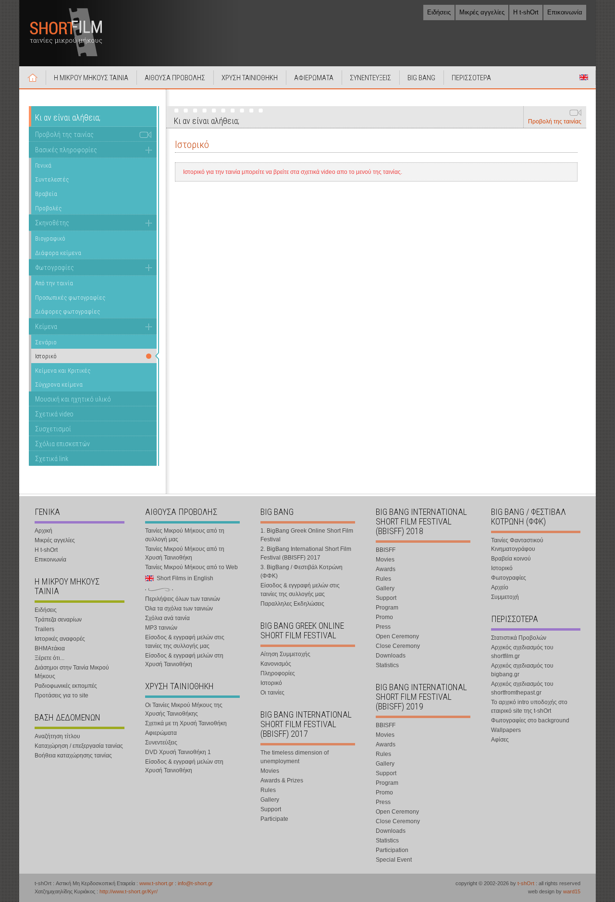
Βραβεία (46, 193)
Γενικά (43, 165)
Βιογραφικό (50, 238)
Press (383, 626)
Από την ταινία (54, 283)
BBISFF (385, 550)
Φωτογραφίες (54, 267)
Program (387, 607)
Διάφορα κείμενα (58, 252)
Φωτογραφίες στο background (530, 720)
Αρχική (32, 77)
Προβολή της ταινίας (554, 121)
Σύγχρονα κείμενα (59, 384)
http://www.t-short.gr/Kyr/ (128, 891)
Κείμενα (46, 326)
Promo (384, 617)
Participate (274, 819)
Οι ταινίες (272, 692)
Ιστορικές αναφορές (60, 638)
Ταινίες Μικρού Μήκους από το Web (191, 567)
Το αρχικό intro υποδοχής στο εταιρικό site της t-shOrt (529, 706)
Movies (269, 771)
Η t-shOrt (526, 12)
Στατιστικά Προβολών (518, 637)
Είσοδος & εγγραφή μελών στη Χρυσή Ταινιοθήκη (184, 660)
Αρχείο (499, 587)
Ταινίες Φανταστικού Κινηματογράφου (517, 544)
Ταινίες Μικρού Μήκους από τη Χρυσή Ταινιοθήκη (184, 553)
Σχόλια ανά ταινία (167, 618)
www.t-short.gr (156, 883)
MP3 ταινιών (161, 627)
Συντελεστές (52, 179)
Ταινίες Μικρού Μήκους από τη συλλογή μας (184, 535)
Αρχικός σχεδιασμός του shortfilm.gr (522, 651)
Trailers (44, 629)
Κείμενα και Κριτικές (62, 370)
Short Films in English (584, 77)
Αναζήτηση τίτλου (57, 736)
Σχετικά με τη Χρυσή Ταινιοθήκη (186, 723)
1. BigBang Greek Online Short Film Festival (306, 535)
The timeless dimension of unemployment (294, 757)
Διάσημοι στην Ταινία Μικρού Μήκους (72, 672)
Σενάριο (46, 342)
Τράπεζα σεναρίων (58, 619)
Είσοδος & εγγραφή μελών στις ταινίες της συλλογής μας (184, 641)
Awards (385, 569)
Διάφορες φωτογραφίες (67, 311)
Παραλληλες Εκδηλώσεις (292, 603)
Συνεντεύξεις (161, 742)
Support (270, 809)
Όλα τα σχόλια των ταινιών (179, 608)
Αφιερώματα (161, 733)
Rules (268, 790)
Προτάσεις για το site (61, 695)
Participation (392, 850)
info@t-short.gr (195, 883)
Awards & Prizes (281, 780)
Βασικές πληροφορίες (66, 150)
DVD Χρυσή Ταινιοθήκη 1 (178, 752)
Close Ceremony (398, 646)
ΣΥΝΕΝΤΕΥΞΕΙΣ (370, 77)
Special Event (394, 859)
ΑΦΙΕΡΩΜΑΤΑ (313, 77)
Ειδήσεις (439, 12)
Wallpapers (506, 730)
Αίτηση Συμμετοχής (285, 654)
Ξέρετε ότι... (49, 658)
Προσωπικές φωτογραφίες (70, 297)
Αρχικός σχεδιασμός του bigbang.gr (522, 670)
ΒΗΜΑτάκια (50, 648)
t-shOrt (525, 883)
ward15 (571, 891)
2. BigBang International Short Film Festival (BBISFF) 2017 (305, 553)
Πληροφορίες (277, 673)
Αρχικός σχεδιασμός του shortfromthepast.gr (522, 688)
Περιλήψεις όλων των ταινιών (182, 599)
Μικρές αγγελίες (481, 12)
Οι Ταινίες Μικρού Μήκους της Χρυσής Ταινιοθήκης (183, 709)
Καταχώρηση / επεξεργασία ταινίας (79, 746)
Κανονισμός (275, 663)
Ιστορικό (271, 683)
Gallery (269, 799)
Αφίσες (500, 739)
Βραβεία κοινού (511, 558)
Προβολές (48, 208)
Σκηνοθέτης (52, 223)
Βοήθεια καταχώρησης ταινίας (73, 755)
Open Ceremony (397, 636)
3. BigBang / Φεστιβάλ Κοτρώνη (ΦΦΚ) (301, 571)
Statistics (387, 665)
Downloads (391, 655)
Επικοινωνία (564, 12)
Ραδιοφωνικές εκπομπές (66, 686)
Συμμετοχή (505, 597)
